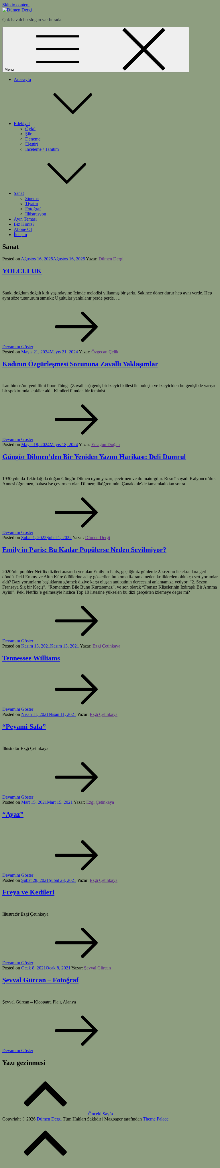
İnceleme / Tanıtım (42, 149)
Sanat (19, 193)
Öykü (30, 128)
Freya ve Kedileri (28, 892)
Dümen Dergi (111, 258)
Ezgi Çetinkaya (106, 646)
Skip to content (16, 4)
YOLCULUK (22, 271)
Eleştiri (31, 144)
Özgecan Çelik (104, 351)
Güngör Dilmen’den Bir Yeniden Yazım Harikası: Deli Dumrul (94, 456)
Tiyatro (31, 203)
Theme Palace (155, 1118)
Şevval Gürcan (97, 967)
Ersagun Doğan (105, 444)
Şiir (28, 133)
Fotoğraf (33, 208)
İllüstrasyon (35, 213)
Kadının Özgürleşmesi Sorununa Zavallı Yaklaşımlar (80, 364)
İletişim (20, 234)
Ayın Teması (25, 219)
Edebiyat (22, 123)
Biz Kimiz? (24, 224)
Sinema (32, 198)
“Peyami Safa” (24, 726)
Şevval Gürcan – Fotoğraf (40, 980)
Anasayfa (22, 79)
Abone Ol (23, 229)
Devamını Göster (17, 346)
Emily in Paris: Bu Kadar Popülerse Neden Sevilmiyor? (84, 549)
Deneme (32, 138)
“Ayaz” (12, 814)
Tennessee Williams (31, 658)
